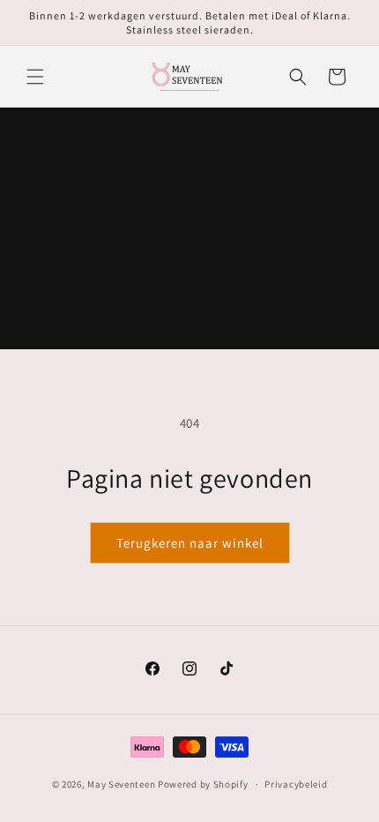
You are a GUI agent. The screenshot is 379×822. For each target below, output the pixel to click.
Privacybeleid (295, 784)
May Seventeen (121, 784)
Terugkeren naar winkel (190, 542)
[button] (35, 76)
